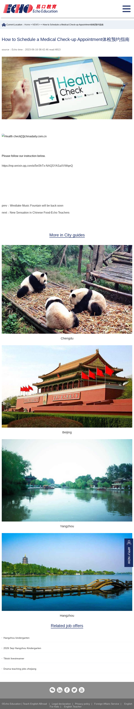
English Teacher (73, 706)
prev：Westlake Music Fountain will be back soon (32, 205)
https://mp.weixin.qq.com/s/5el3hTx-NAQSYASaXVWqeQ (37, 165)
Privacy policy (82, 703)
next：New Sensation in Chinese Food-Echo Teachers (35, 212)
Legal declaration (61, 703)
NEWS (35, 24)
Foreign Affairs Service (106, 703)
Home (27, 24)
